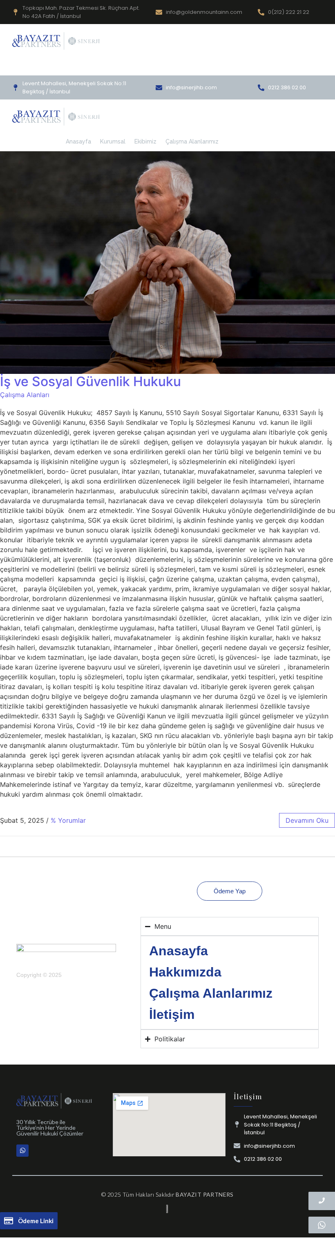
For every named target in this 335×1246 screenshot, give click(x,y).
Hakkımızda (127, 65)
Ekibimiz (145, 141)
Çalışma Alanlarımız (192, 141)
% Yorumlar (68, 820)
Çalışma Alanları (24, 395)
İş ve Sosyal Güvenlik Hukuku (90, 381)
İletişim (171, 1014)
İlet (187, 65)
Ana (97, 65)
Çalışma (162, 65)
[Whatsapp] (22, 1150)
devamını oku (307, 820)
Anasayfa (78, 141)
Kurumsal (112, 141)
